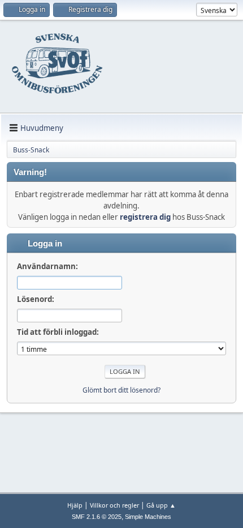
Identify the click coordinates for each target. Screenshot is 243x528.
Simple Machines (148, 516)
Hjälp (75, 505)
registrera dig (145, 217)
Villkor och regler (114, 505)
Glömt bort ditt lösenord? (121, 390)
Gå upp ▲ (161, 505)
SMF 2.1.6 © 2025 (97, 516)
